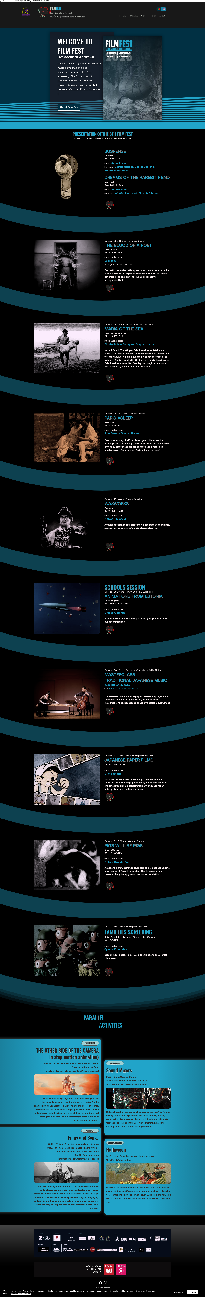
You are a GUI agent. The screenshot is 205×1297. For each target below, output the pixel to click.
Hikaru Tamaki (117, 688)
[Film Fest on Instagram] (105, 1283)
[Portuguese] (158, 9)
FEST (58, 8)
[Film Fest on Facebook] (100, 1283)
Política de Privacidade (21, 1293)
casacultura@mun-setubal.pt (84, 1071)
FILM (53, 8)
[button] (122, 15)
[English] (163, 9)
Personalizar (177, 1292)
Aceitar (193, 1292)
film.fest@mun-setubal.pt (85, 1159)
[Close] (201, 1292)
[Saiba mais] (110, 205)
